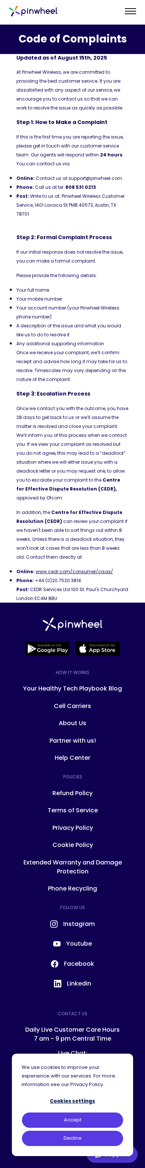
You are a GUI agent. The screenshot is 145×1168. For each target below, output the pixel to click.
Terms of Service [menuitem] (73, 810)
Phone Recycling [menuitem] (72, 888)
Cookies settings (72, 1101)
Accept (72, 1119)
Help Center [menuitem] (72, 757)
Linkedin (79, 983)
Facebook (79, 963)
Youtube (79, 943)
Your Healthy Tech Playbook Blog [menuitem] (72, 688)
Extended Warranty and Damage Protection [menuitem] (72, 867)
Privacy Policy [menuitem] (72, 827)
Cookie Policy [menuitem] (72, 845)
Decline (73, 1138)
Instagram (79, 924)
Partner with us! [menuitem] (72, 740)
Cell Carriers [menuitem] (72, 706)
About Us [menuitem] (72, 723)
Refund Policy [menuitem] (72, 793)
